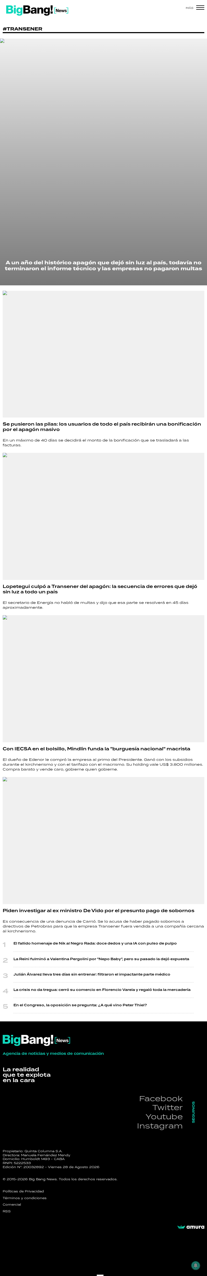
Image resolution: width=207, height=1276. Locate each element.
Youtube (164, 1116)
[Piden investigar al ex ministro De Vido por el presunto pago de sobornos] (103, 840)
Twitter (167, 1107)
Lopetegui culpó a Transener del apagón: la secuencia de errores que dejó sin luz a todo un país (100, 589)
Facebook (161, 1098)
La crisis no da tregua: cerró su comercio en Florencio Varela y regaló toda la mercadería (102, 990)
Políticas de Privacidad (23, 1191)
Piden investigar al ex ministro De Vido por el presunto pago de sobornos (98, 910)
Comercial (12, 1204)
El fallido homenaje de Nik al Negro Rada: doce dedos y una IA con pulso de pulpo (95, 943)
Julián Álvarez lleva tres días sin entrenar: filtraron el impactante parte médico (91, 974)
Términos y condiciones (25, 1198)
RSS (7, 1211)
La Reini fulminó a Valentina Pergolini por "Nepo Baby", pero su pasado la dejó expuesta (101, 959)
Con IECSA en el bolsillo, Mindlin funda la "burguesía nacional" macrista (96, 748)
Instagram (160, 1126)
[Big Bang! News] (37, 10)
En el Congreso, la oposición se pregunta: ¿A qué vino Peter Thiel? (80, 1005)
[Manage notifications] (195, 1265)
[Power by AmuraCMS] (190, 1227)
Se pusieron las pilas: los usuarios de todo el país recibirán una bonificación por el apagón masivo (102, 427)
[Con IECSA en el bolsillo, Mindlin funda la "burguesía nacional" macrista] (103, 678)
